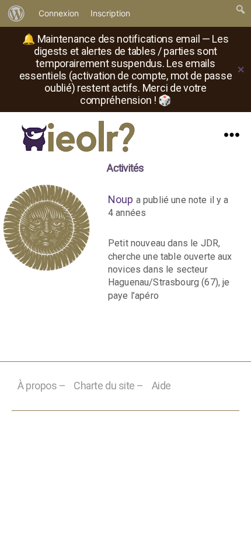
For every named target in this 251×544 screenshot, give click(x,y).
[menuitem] (16, 13)
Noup (121, 199)
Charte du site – (109, 385)
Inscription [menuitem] (110, 13)
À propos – (42, 385)
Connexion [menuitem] (59, 13)
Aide (161, 385)
